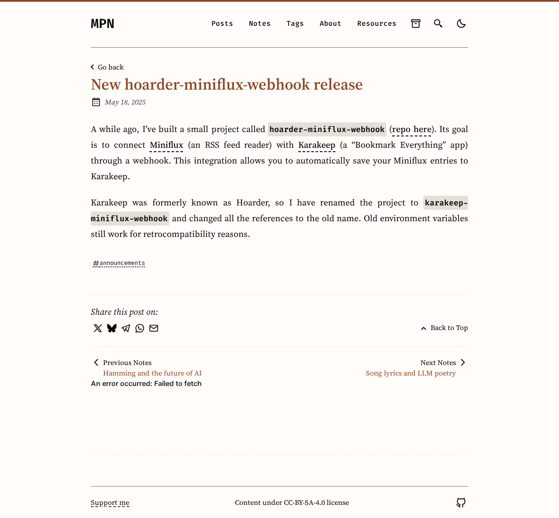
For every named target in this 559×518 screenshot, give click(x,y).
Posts (222, 23)
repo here (411, 129)
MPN (102, 23)
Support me (110, 502)
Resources (377, 23)
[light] (461, 24)
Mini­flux (166, 145)
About (331, 23)
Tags (295, 23)
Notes (260, 23)
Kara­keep (316, 145)
